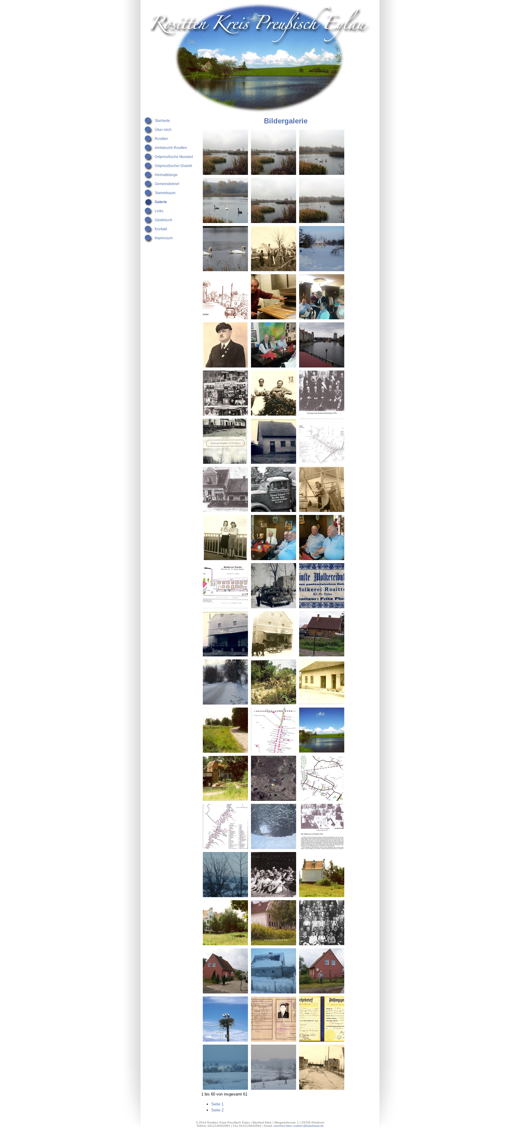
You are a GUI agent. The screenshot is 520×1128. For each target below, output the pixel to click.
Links (159, 211)
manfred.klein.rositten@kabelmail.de (299, 1125)
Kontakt (161, 229)
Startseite (162, 121)
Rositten (161, 139)
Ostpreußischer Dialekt (173, 166)
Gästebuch (163, 220)
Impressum (164, 238)
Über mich (163, 130)
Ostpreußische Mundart (174, 157)
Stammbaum (165, 193)
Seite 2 (217, 1110)
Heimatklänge (166, 175)
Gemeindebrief (167, 184)
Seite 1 (217, 1104)
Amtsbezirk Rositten (171, 148)
